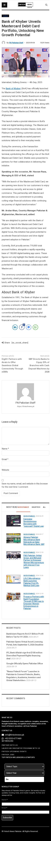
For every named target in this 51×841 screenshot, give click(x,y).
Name (4, 448)
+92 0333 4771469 (13, 738)
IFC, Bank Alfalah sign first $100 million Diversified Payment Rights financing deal (24, 655)
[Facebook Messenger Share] (28, 327)
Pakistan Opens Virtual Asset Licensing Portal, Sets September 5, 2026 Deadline (24, 643)
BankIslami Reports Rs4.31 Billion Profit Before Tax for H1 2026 (24, 635)
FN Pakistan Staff (16, 42)
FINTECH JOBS (8, 754)
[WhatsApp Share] (35, 327)
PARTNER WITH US (10, 745)
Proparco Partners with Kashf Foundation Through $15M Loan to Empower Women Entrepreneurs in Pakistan (34, 602)
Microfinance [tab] (23, 507)
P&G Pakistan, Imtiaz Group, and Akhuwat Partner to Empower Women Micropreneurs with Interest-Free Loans (34, 561)
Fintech (5, 16)
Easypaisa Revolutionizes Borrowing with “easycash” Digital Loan (34, 523)
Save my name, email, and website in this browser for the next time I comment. (25, 485)
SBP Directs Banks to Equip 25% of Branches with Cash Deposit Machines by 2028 (38, 365)
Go (7, 779)
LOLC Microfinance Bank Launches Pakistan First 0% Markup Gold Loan (32, 582)
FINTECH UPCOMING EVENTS (14, 751)
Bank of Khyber (13, 88)
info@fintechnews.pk (14, 734)
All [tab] (44, 507)
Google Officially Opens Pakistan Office (24, 663)
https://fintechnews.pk (25, 406)
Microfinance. (29, 516)
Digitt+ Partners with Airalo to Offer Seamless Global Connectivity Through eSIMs (12, 365)
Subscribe (7, 817)
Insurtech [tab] (36, 507)
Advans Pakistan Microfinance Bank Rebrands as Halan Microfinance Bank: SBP (34, 541)
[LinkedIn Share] (15, 327)
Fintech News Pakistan (13, 831)
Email (4, 459)
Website (5, 469)
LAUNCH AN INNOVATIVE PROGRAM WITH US (21, 748)
